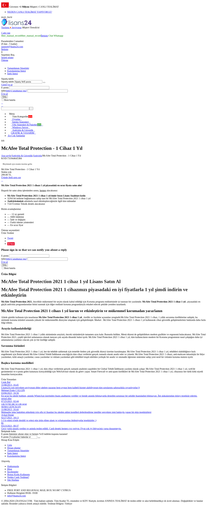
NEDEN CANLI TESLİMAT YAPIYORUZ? (29, 12)
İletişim (44, 35)
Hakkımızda (13, 466)
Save (12, 244)
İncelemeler (12, 471)
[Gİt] (44, 82)
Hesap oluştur (13, 448)
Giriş (3, 84)
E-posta (4, 87)
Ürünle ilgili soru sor (11, 177)
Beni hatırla (9, 100)
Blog (9, 469)
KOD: (4, 158)
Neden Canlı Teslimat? (18, 477)
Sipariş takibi (7, 81)
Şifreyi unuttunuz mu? (16, 90)
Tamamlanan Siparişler (18, 68)
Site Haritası (13, 480)
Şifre (3, 90)
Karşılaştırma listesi (16, 71)
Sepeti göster (7, 57)
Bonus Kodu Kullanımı (18, 474)
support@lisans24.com (12, 46)
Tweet (10, 238)
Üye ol (9, 84)
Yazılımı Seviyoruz (11, 27)
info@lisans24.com (16, 495)
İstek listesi (12, 73)
